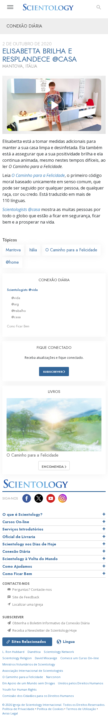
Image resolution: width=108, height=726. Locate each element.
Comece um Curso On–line (79, 658)
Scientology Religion (17, 658)
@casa (16, 317)
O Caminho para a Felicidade (38, 175)
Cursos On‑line (15, 521)
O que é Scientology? (22, 514)
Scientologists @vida (22, 289)
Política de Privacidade (18, 709)
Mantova (13, 250)
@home (12, 262)
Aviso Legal (10, 713)
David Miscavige (46, 658)
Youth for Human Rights (19, 689)
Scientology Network (59, 652)
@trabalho (18, 310)
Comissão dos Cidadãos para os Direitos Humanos (38, 696)
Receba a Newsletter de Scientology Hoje (44, 630)
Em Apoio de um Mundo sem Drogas (28, 683)
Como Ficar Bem (18, 326)
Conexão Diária (16, 551)
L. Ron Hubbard (13, 652)
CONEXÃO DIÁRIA (54, 280)
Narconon (53, 677)
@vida (15, 297)
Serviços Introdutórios (22, 529)
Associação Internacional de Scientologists (32, 671)
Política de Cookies (50, 709)
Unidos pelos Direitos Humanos (80, 683)
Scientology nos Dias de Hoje (29, 544)
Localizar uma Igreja (27, 604)
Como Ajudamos (17, 566)
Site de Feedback (25, 597)
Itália (33, 250)
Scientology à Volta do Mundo (30, 558)
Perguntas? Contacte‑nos (32, 589)
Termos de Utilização (81, 709)
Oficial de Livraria (18, 536)
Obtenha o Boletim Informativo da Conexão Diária (51, 623)
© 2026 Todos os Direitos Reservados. (53, 705)
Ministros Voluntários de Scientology (28, 664)
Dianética (34, 652)
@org (15, 304)
